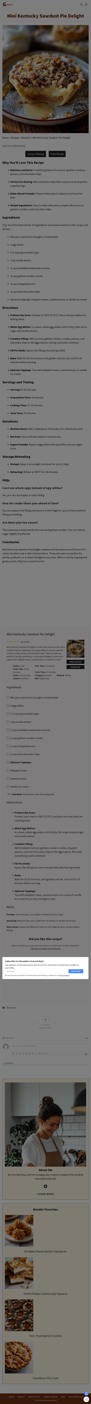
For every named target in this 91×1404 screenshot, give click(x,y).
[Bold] (13, 1053)
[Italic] (16, 1053)
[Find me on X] (45, 1186)
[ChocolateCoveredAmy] (8, 4)
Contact (21, 1397)
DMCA (63, 1397)
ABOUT (11, 1397)
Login (86, 1038)
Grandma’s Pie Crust (45, 1378)
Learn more (45, 1194)
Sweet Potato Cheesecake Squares (46, 1294)
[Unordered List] (30, 1053)
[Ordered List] (26, 1053)
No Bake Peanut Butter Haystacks (45, 1251)
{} (43, 1053)
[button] (81, 4)
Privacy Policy (34, 1397)
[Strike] (23, 1053)
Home (5, 137)
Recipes (15, 137)
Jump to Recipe (35, 154)
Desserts (26, 137)
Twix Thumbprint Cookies (45, 1336)
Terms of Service (50, 1397)
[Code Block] (36, 1053)
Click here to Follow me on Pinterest (46, 948)
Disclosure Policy (76, 1397)
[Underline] (20, 1053)
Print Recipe (57, 154)
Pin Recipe (75, 667)
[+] (46, 1053)
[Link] (39, 1053)
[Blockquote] (33, 1053)
